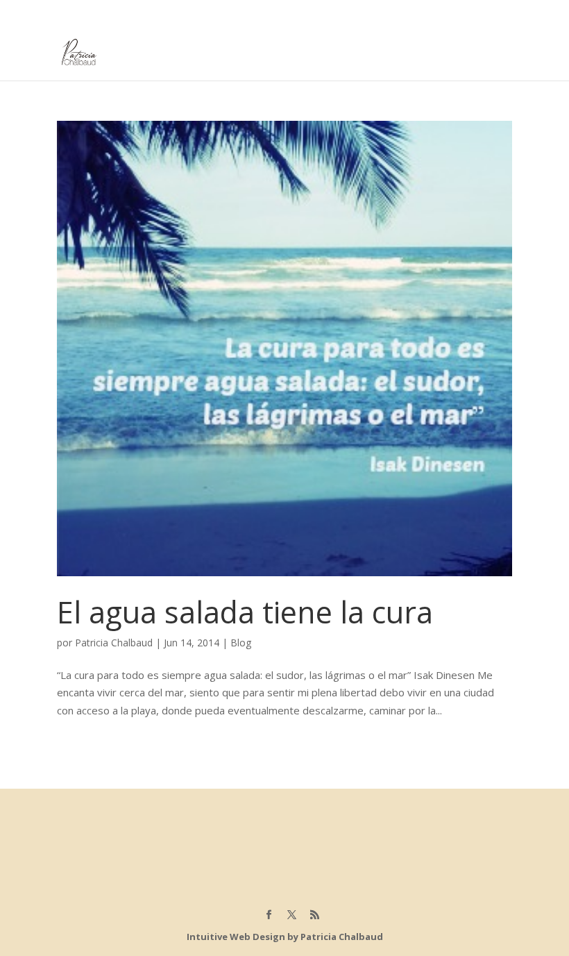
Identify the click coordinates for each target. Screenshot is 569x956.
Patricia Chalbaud (114, 642)
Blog (240, 642)
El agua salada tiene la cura (245, 612)
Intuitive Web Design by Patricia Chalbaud (285, 936)
